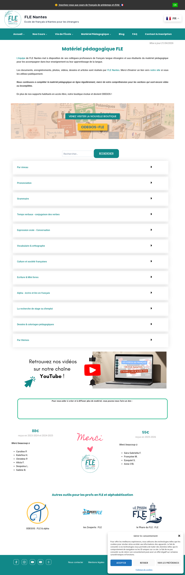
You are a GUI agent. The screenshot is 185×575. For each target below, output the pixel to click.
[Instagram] (24, 562)
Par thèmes (23, 340)
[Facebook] (16, 562)
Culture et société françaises (32, 261)
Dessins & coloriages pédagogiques (35, 324)
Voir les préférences (168, 562)
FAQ (134, 34)
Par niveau (22, 167)
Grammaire (23, 198)
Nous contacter (75, 562)
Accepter (121, 562)
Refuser (144, 562)
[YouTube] (32, 562)
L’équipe (21, 58)
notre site (155, 70)
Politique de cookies (144, 570)
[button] (179, 535)
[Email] (40, 562)
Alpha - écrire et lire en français (33, 293)
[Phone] (48, 562)
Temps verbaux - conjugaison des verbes (38, 214)
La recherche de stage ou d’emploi (35, 308)
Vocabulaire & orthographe (31, 245)
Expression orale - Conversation (33, 230)
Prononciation (24, 183)
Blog (121, 34)
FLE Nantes (113, 70)
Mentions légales (96, 562)
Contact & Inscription (158, 34)
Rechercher (106, 153)
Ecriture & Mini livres (27, 277)
